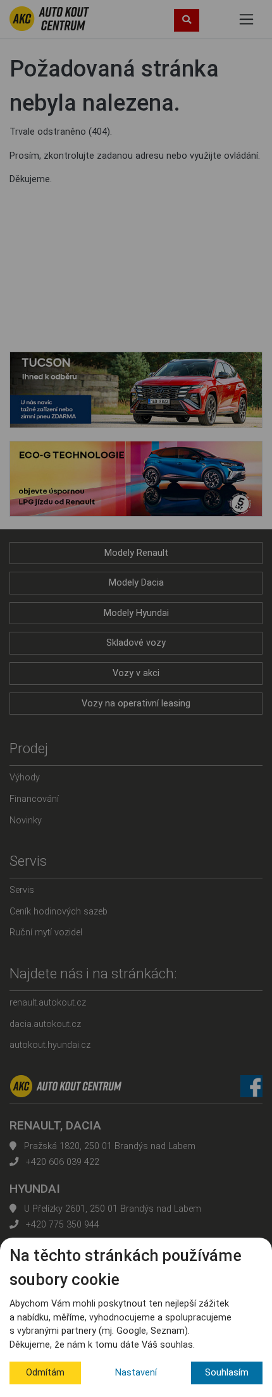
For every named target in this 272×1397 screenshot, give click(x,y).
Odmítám (45, 1372)
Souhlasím (227, 1372)
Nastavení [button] (136, 1372)
